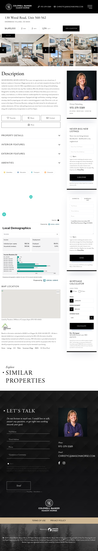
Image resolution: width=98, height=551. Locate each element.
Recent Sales (80, 111)
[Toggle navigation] (89, 6)
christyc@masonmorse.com (69, 6)
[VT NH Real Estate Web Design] (49, 530)
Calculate (81, 326)
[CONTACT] (71, 28)
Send (81, 258)
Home (3, 348)
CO (14, 348)
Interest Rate (74, 314)
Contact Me (88, 111)
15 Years (83, 291)
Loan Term (74, 288)
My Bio (71, 113)
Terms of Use (39, 520)
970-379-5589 (45, 6)
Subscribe (81, 177)
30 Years (75, 291)
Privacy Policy (80, 170)
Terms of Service (77, 266)
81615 (36, 348)
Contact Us (75, 198)
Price (72, 297)
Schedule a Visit (87, 199)
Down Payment (75, 305)
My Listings (73, 111)
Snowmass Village (28, 348)
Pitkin (19, 348)
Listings (9, 348)
